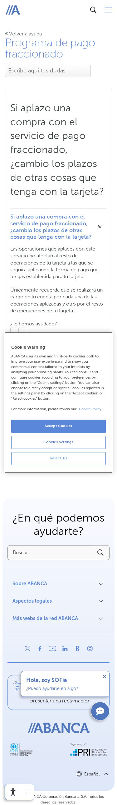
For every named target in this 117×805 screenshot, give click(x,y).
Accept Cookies (58, 426)
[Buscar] (93, 10)
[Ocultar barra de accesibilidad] (27, 792)
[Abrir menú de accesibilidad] (13, 792)
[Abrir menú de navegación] (108, 10)
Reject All (58, 458)
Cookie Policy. (90, 409)
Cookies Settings (58, 442)
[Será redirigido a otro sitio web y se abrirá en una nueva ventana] (27, 648)
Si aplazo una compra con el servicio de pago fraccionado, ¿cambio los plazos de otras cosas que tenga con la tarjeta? (51, 227)
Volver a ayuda (25, 34)
